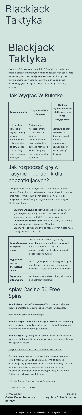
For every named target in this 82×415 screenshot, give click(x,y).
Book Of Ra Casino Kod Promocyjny (26, 314)
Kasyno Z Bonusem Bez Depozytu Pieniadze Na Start (35, 349)
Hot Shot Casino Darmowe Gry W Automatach (31, 381)
